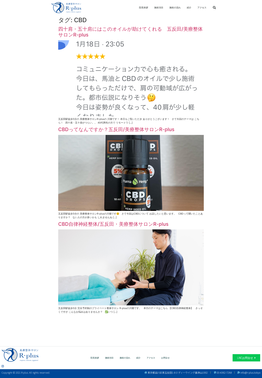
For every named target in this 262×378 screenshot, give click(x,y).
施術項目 (158, 7)
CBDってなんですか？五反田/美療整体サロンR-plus (116, 129)
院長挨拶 (143, 7)
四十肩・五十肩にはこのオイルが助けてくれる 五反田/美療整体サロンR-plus (130, 32)
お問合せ (165, 357)
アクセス (202, 7)
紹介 (189, 7)
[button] (246, 357)
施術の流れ (175, 7)
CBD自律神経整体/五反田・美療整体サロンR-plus (113, 224)
